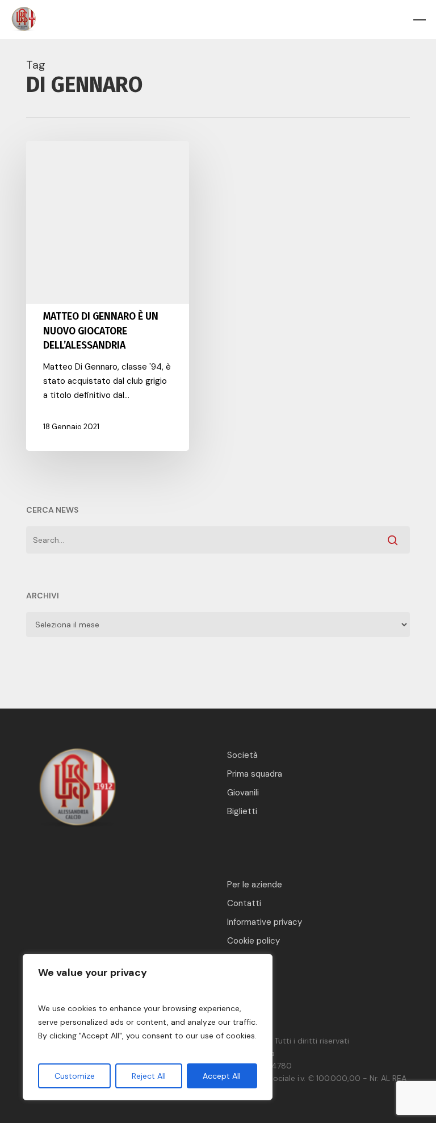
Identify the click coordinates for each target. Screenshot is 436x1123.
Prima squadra (254, 774)
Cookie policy (253, 940)
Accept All (222, 1076)
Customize (74, 1076)
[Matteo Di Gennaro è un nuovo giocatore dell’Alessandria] (107, 296)
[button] (419, 20)
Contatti (244, 903)
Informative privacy (264, 922)
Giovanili (243, 792)
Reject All (149, 1076)
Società (242, 755)
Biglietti (242, 811)
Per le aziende (254, 884)
